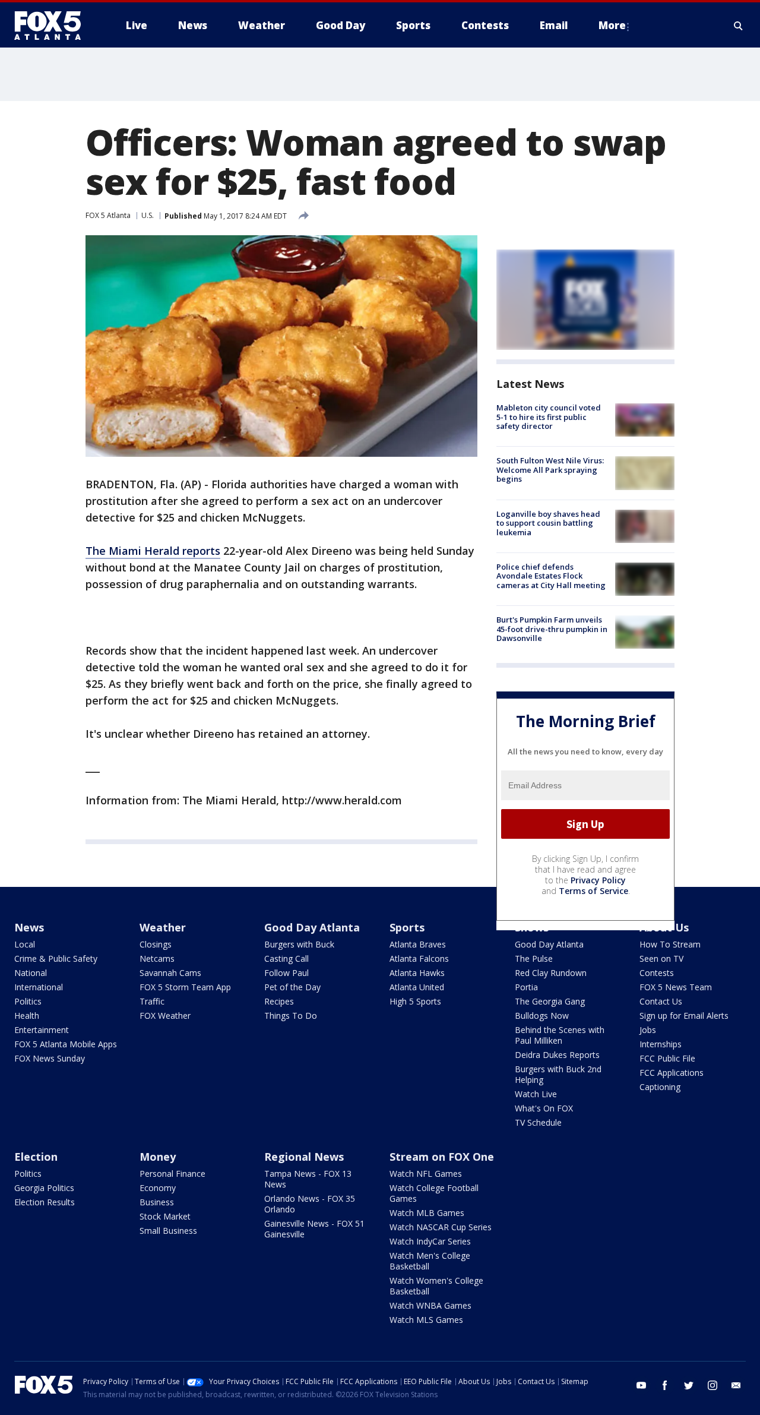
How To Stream (670, 944)
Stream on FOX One (442, 1156)
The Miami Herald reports (153, 551)
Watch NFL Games (426, 1173)
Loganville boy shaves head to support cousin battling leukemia (548, 523)
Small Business (168, 1230)
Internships (660, 1044)
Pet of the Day (292, 987)
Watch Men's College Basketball (430, 1261)
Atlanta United (417, 987)
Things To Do (290, 1015)
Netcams (157, 958)
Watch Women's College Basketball (436, 1286)
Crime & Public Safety (55, 958)
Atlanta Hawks (417, 972)
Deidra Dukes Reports (557, 1054)
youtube (641, 1385)
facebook (665, 1385)
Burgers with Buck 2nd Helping (558, 1074)
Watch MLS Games (426, 1319)
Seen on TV (661, 958)
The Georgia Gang (550, 1001)
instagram (712, 1385)
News (29, 927)
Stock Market (165, 1216)
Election (36, 1156)
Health (26, 1015)
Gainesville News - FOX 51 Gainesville (314, 1229)
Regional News (304, 1156)
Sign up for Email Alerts (684, 1015)
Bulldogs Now (542, 1015)
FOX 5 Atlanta (108, 215)
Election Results (44, 1202)
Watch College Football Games (434, 1193)
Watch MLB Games (427, 1212)
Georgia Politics (44, 1187)
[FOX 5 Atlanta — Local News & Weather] (53, 25)
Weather (163, 927)
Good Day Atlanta (312, 927)
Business (157, 1202)
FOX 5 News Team (675, 987)
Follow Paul (286, 972)
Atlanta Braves (418, 944)
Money (158, 1156)
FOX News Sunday (49, 1058)
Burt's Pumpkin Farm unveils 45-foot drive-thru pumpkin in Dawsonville (551, 628)
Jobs (647, 1029)
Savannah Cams (170, 972)
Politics (28, 1001)
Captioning (659, 1086)
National (30, 972)
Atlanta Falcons (419, 958)
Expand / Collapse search (739, 25)
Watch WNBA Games (430, 1305)
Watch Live (536, 1094)
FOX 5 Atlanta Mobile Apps (65, 1044)
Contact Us (660, 1001)
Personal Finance (172, 1173)
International (38, 987)
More (612, 25)
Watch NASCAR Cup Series (441, 1227)
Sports (407, 927)
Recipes (279, 1001)
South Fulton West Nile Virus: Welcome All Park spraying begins (550, 469)
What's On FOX (544, 1108)
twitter (688, 1385)
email (736, 1385)
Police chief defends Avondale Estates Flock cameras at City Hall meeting (551, 575)
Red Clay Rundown (551, 972)
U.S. (147, 215)
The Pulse (534, 958)
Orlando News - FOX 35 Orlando (309, 1204)
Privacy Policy (598, 880)
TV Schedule (538, 1122)
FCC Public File (667, 1058)
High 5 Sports (415, 1001)
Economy (158, 1187)
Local (24, 944)
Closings (156, 944)
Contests (656, 972)
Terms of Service (593, 890)
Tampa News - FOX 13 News (308, 1179)
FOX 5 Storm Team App (185, 987)
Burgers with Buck (299, 944)
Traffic (152, 1001)
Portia (526, 987)
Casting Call (286, 958)
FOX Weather (165, 1015)
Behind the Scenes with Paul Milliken (559, 1035)
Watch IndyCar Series (430, 1241)
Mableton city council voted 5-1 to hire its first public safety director (548, 416)
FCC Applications (671, 1072)
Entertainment (41, 1029)
